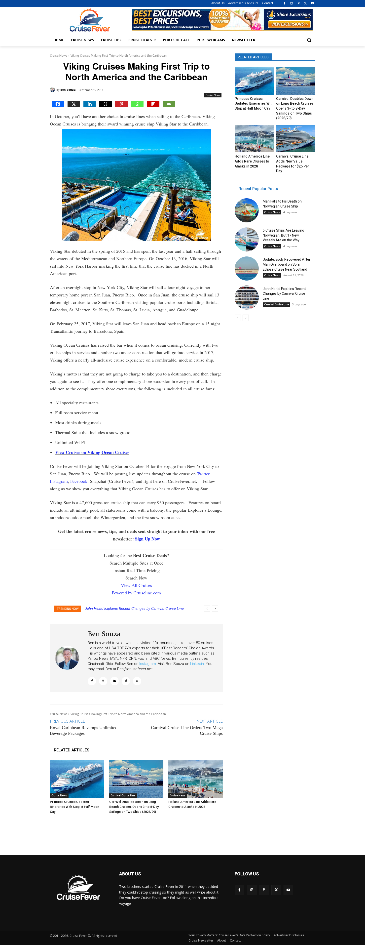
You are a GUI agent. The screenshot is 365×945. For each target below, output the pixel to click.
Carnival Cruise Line (123, 795)
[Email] (169, 104)
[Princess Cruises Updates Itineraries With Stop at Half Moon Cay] (77, 779)
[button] (309, 40)
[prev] (207, 609)
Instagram (59, 481)
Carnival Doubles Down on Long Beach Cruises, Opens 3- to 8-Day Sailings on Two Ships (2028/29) (134, 807)
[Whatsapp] (137, 104)
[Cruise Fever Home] (89, 20)
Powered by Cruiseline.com (136, 593)
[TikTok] (126, 681)
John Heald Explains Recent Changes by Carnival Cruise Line (284, 293)
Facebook (78, 481)
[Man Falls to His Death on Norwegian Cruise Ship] (247, 210)
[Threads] (105, 104)
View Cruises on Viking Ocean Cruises (92, 452)
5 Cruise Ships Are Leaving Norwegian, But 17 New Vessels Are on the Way (283, 235)
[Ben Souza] (53, 89)
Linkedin (197, 663)
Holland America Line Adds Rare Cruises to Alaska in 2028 (252, 161)
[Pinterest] (298, 3)
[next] (215, 609)
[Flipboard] (153, 104)
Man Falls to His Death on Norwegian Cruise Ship (125, 608)
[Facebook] (285, 3)
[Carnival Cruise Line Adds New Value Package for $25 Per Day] (295, 139)
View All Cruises (136, 585)
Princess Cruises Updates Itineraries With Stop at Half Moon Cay (74, 807)
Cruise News (58, 55)
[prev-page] (238, 318)
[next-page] (246, 318)
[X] (305, 3)
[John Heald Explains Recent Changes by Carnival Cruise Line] (247, 298)
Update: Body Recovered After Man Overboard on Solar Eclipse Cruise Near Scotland (286, 264)
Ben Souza (68, 89)
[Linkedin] (89, 104)
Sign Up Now (147, 538)
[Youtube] (312, 3)
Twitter (203, 474)
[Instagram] (291, 3)
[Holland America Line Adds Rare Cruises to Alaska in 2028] (195, 779)
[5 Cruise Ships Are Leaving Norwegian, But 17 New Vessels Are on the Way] (247, 239)
